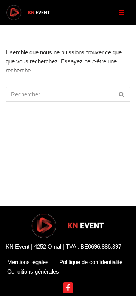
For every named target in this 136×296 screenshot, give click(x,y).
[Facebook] (68, 287)
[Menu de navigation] (121, 12)
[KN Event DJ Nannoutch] (28, 12)
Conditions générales (33, 271)
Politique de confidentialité (90, 262)
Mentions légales (28, 262)
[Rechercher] (121, 94)
